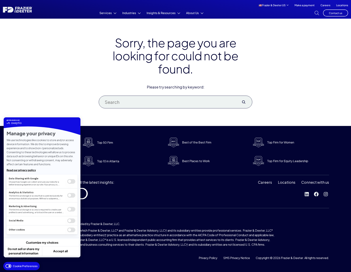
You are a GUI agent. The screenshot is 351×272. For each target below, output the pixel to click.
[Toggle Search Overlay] (317, 13)
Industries (129, 13)
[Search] (243, 102)
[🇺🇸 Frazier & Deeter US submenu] (287, 5)
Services (105, 13)
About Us (192, 13)
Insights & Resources (161, 13)
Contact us (335, 13)
